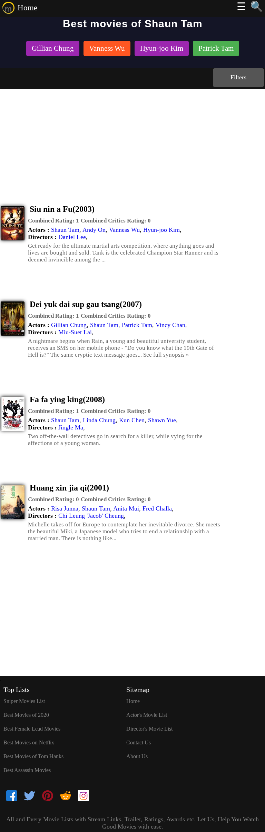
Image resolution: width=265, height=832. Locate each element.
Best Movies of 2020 (26, 715)
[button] (53, 220)
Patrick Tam (137, 324)
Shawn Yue (162, 420)
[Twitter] (29, 796)
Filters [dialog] (238, 77)
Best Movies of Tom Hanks (33, 756)
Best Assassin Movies (27, 770)
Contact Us (138, 742)
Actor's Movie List (146, 715)
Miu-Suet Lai (75, 332)
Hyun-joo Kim (161, 229)
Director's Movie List (149, 729)
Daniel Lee (72, 237)
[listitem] (53, 49)
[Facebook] (11, 796)
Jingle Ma (70, 427)
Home (27, 7)
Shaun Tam (65, 229)
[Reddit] (65, 796)
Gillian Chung (69, 324)
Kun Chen (132, 420)
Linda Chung (99, 420)
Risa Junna (64, 508)
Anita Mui (126, 508)
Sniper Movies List (24, 701)
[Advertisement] (132, 140)
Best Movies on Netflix (28, 742)
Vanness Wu (124, 229)
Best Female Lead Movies (31, 729)
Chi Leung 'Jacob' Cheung (91, 515)
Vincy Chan (170, 324)
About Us (137, 756)
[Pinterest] (47, 796)
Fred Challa (157, 508)
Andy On (94, 229)
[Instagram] (83, 796)
